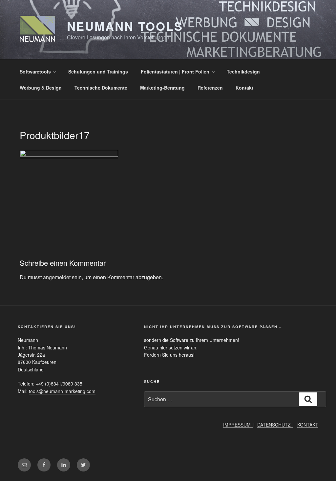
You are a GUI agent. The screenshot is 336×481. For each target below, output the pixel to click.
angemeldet (57, 277)
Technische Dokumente (100, 87)
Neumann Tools (125, 25)
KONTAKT (307, 424)
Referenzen (210, 87)
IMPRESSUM (238, 424)
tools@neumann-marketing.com (62, 391)
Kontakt (244, 87)
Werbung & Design (41, 87)
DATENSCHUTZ (275, 424)
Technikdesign (243, 71)
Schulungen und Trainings (98, 71)
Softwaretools (35, 71)
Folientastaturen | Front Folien (175, 71)
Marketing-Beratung (162, 87)
